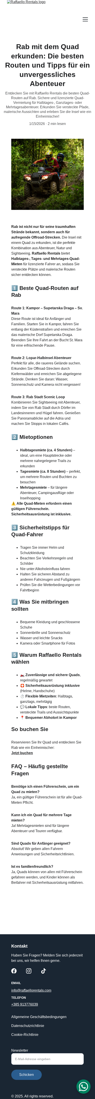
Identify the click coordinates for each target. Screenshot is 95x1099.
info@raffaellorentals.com (31, 990)
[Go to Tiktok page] (43, 971)
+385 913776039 (24, 1004)
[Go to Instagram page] (28, 971)
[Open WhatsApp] (83, 1086)
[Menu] (85, 19)
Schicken (26, 1075)
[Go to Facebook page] (14, 971)
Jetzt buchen (22, 753)
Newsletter (19, 1050)
